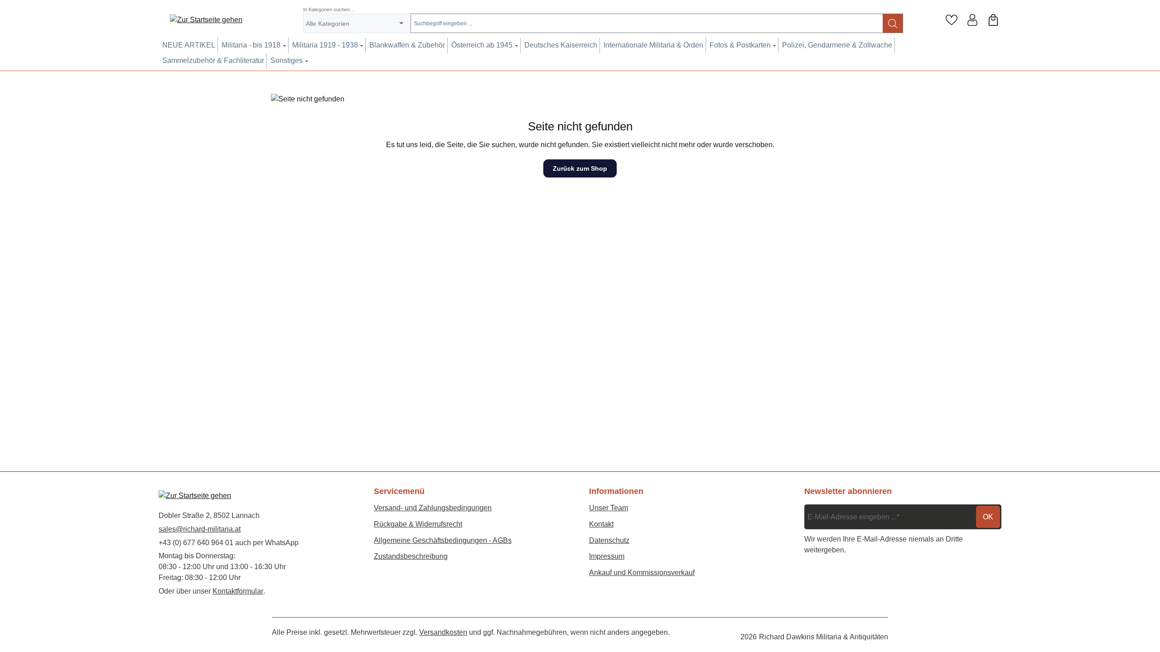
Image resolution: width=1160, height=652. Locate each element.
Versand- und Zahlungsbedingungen (433, 508)
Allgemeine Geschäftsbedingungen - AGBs (443, 540)
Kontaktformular (238, 591)
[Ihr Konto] (972, 20)
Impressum (606, 556)
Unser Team (608, 508)
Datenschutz (609, 540)
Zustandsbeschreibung (411, 556)
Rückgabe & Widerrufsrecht (418, 524)
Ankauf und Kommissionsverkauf (642, 572)
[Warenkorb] (993, 20)
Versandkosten (443, 632)
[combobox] (647, 23)
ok (988, 517)
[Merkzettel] (951, 20)
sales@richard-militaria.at (200, 529)
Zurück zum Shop (580, 168)
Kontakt (601, 524)
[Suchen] (893, 23)
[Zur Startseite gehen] (206, 20)
